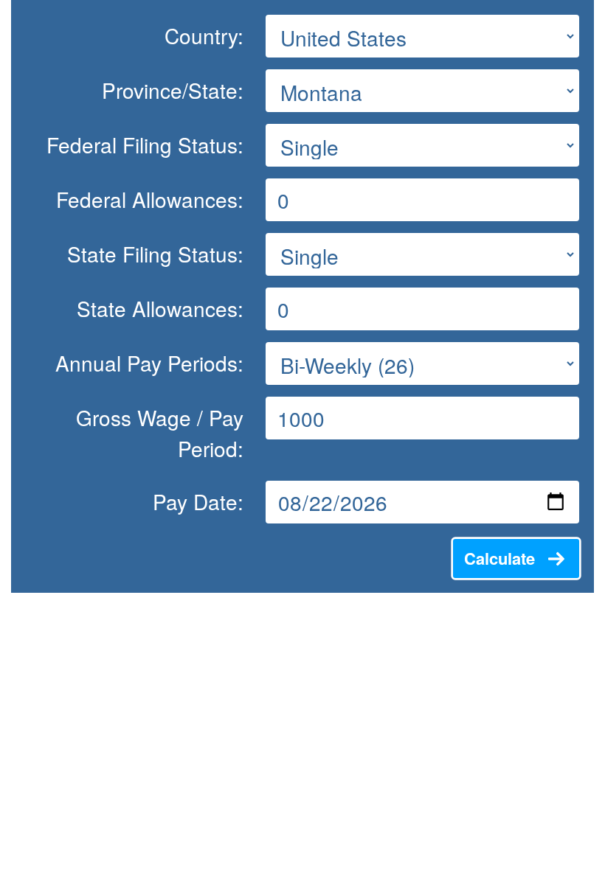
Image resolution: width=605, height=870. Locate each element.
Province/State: (172, 90)
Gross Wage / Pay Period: (159, 433)
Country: (204, 35)
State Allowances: (160, 308)
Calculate (499, 558)
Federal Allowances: (149, 199)
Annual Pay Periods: (149, 362)
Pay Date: (198, 501)
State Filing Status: (155, 253)
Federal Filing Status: (144, 144)
